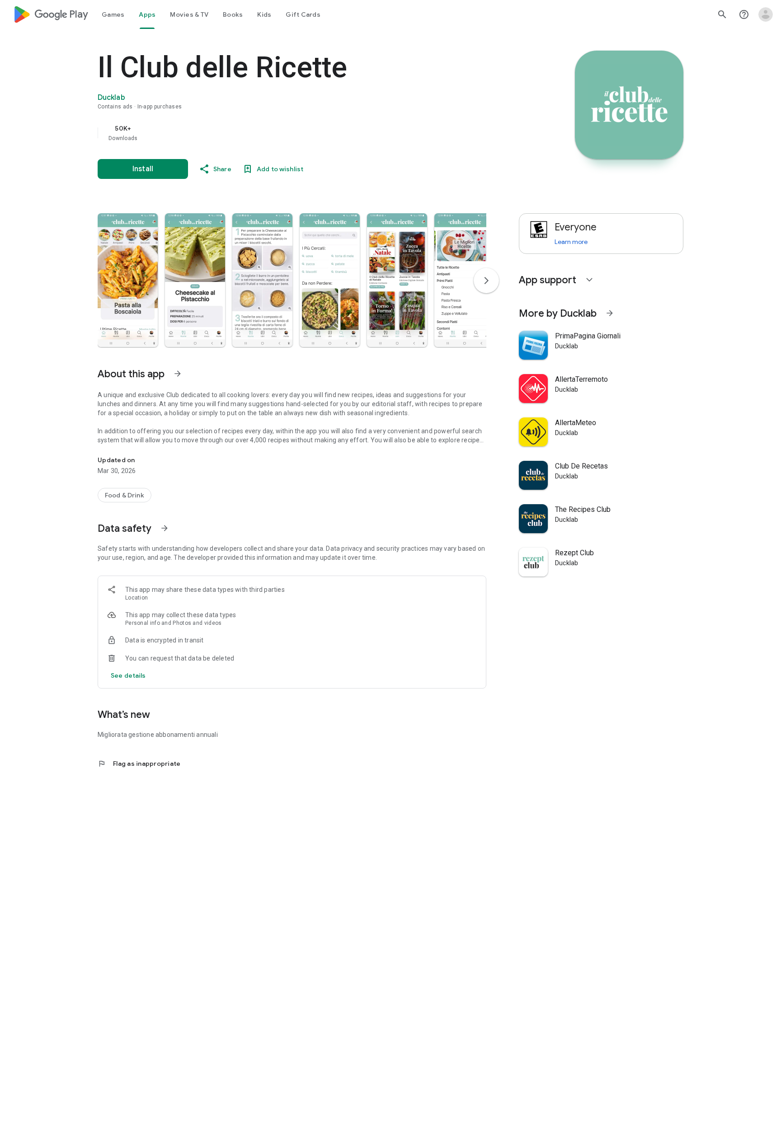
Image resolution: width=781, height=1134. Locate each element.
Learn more (571, 242)
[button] (128, 280)
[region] (278, 133)
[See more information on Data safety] (164, 528)
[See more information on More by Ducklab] (610, 313)
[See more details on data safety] (128, 675)
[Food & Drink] (124, 495)
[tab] (113, 14)
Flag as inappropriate (139, 763)
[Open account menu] (765, 14)
